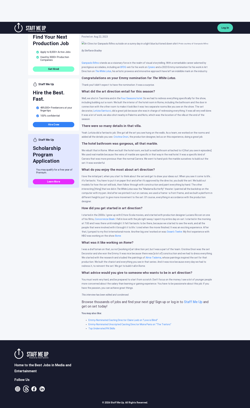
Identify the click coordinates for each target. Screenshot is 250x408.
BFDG (123, 67)
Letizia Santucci (102, 110)
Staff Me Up (193, 302)
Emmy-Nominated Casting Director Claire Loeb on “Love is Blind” (123, 320)
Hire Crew (53, 124)
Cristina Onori (121, 136)
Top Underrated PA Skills (101, 328)
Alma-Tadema (153, 257)
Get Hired (53, 69)
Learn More (53, 181)
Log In (225, 27)
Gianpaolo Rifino (90, 62)
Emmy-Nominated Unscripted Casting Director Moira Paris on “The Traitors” (129, 324)
